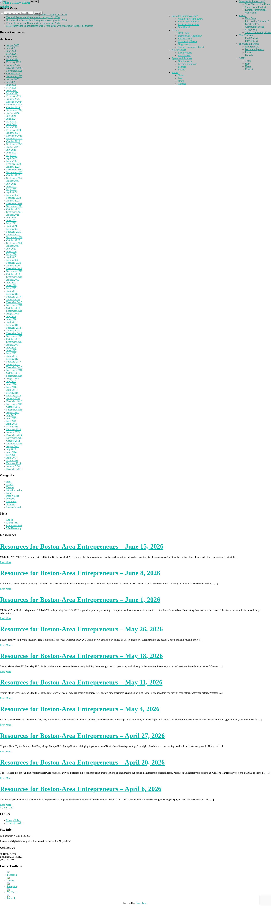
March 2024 (12, 127)
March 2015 (12, 426)
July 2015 (11, 415)
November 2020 (14, 237)
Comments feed (14, 525)
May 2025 (11, 87)
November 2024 (14, 104)
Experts (10, 487)
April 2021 (11, 226)
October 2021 (13, 209)
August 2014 (12, 446)
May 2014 (11, 454)
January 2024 (13, 132)
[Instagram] (12, 886)
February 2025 (13, 96)
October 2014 (13, 440)
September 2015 (14, 409)
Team (180, 75)
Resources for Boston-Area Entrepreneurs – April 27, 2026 (82, 735)
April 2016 (11, 390)
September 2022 (14, 178)
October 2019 (13, 274)
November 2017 (14, 336)
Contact (182, 83)
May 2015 (11, 421)
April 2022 (11, 192)
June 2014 (11, 452)
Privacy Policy (13, 820)
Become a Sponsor (187, 64)
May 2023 (11, 155)
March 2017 (12, 358)
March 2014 (12, 460)
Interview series (14, 490)
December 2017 (14, 333)
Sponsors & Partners (182, 58)
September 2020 (14, 243)
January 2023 (13, 166)
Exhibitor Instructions (188, 24)
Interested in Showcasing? (185, 16)
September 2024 (14, 110)
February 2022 (13, 197)
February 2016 (13, 395)
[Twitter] (10, 880)
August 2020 (12, 245)
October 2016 (13, 373)
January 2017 (13, 364)
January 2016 (13, 398)
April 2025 (11, 90)
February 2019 (13, 296)
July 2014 (11, 449)
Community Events (187, 41)
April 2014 (11, 457)
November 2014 (14, 438)
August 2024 (12, 113)
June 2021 (11, 220)
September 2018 (14, 310)
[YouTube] (11, 892)
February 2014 (13, 463)
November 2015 (14, 404)
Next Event (183, 33)
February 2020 (13, 262)
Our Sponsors (185, 61)
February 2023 (13, 164)
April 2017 (11, 356)
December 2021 (14, 203)
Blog (8, 481)
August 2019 (12, 279)
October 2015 (13, 406)
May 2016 (11, 387)
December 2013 (14, 469)
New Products (179, 49)
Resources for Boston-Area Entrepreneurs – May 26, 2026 (81, 629)
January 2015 (13, 432)
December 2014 (14, 435)
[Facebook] (12, 874)
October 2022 (13, 175)
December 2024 (14, 101)
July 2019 (11, 282)
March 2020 (12, 260)
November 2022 (14, 172)
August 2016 (12, 378)
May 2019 (11, 288)
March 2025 (12, 93)
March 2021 (12, 229)
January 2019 (13, 299)
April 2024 (11, 124)
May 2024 (11, 121)
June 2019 (11, 285)
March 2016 (12, 392)
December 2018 (14, 302)
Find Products (185, 52)
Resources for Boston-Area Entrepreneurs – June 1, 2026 (80, 599)
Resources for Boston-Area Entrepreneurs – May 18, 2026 (81, 655)
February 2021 (13, 231)
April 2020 (11, 257)
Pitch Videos (12, 495)
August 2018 (12, 313)
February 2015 (13, 429)
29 (12, 807)
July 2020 (11, 248)
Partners (182, 66)
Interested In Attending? (190, 35)
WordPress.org (13, 528)
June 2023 (11, 152)
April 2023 (11, 158)
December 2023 (14, 135)
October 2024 (13, 107)
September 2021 (14, 212)
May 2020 (11, 254)
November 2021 (14, 206)
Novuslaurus (142, 903)
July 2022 (11, 183)
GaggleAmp (184, 44)
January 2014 (13, 466)
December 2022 (14, 169)
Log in (9, 519)
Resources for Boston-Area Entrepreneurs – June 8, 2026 (80, 573)
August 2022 (12, 181)
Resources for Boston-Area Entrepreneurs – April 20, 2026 (82, 762)
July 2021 (11, 217)
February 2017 (13, 361)
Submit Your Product (188, 21)
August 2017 (12, 344)
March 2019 (12, 293)
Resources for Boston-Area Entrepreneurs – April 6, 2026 (80, 788)
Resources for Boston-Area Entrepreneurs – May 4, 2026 (79, 709)
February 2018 (13, 327)
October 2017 (13, 339)
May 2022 (11, 189)
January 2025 (13, 99)
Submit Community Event (191, 47)
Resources (11, 501)
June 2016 (11, 384)
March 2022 (12, 195)
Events (9, 484)
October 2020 (13, 240)
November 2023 (14, 138)
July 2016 (11, 381)
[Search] (2, 13)
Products (10, 498)
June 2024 (11, 118)
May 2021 (11, 223)
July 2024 (11, 116)
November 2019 (14, 271)
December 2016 (14, 367)
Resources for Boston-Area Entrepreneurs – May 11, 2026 (81, 682)
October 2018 (13, 308)
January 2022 (13, 200)
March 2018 (12, 325)
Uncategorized (13, 507)
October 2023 (13, 141)
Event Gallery (185, 38)
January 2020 (13, 265)
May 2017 (11, 353)
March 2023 (12, 161)
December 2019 (14, 268)
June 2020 (11, 251)
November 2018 (14, 305)
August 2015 (12, 412)
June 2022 (11, 186)
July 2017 (11, 347)
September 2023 (14, 144)
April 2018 (11, 322)
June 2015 (11, 418)
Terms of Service (14, 823)
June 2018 (11, 319)
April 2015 (11, 423)
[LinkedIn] (11, 898)
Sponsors (10, 504)
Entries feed (12, 522)
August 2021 (12, 214)
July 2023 (11, 149)
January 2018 (13, 330)
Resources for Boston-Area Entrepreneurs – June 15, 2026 (81, 546)
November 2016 (14, 370)
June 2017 (11, 350)
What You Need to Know (190, 18)
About (175, 72)
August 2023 (12, 147)
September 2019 (14, 277)
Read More (5, 562)
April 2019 (11, 291)
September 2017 (14, 342)
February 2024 (13, 130)
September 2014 (14, 443)
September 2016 (14, 375)
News (9, 493)
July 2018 (11, 316)
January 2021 (13, 234)
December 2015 (14, 401)
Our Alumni (184, 27)
